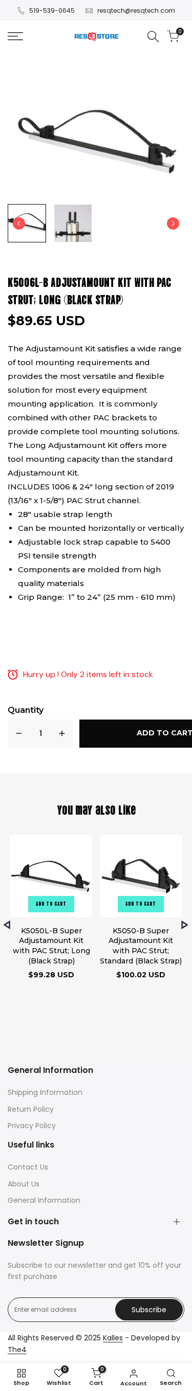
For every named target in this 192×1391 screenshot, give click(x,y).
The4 (17, 1349)
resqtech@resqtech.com (136, 10)
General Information (44, 1200)
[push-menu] (15, 36)
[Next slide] (173, 223)
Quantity (26, 710)
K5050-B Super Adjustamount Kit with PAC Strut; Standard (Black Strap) (141, 946)
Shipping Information (45, 1092)
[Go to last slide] (19, 223)
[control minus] (19, 734)
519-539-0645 (52, 10)
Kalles (113, 1338)
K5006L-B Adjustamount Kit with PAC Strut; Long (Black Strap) (90, 290)
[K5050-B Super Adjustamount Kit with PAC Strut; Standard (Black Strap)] (141, 877)
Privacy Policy (32, 1125)
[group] (27, 223)
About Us (23, 1184)
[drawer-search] (153, 36)
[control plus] (62, 734)
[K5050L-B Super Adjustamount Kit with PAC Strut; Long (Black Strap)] (51, 877)
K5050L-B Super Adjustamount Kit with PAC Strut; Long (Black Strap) (51, 946)
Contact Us (28, 1167)
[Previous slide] (7, 925)
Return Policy (31, 1109)
